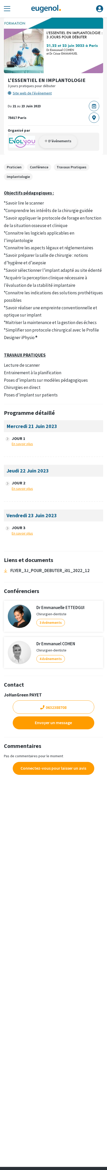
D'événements (59, 141)
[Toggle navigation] (7, 8)
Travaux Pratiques (71, 167)
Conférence (39, 167)
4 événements (50, 658)
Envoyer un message (53, 722)
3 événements (50, 622)
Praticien (14, 167)
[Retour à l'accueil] (46, 8)
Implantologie (18, 176)
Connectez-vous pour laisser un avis (53, 768)
